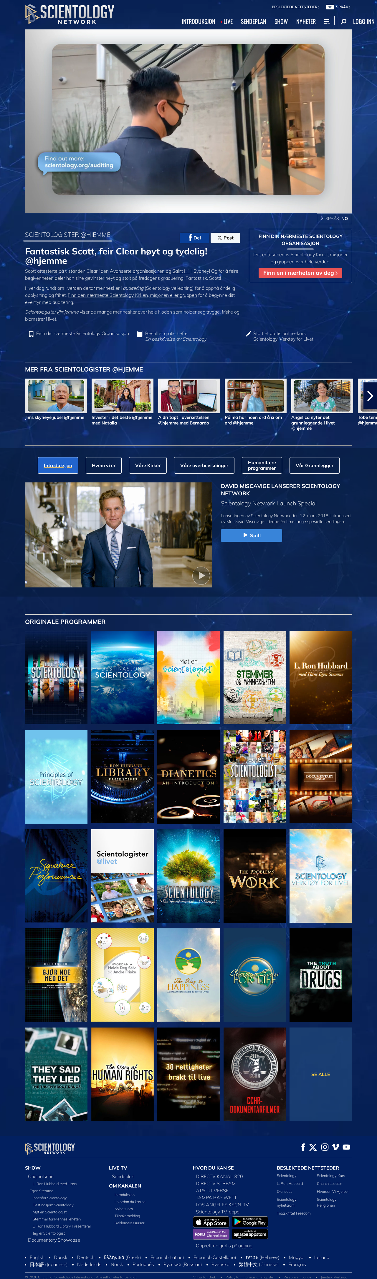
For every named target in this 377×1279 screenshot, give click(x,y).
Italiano (321, 1257)
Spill (255, 535)
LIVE (228, 21)
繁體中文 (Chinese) (259, 1264)
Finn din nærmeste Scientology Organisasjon (82, 333)
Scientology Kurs (331, 1175)
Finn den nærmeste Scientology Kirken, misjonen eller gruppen (132, 295)
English (37, 1257)
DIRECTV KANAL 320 (219, 1176)
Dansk (60, 1257)
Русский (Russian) (182, 1264)
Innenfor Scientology (50, 1197)
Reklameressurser (129, 1222)
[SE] (56, 777)
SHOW (281, 21)
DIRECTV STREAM (216, 1183)
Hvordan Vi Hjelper (333, 1191)
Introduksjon (125, 1194)
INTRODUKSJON (198, 21)
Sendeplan (123, 1176)
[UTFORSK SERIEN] (56, 678)
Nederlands (89, 1264)
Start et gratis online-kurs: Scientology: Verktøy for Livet (283, 336)
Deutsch (86, 1257)
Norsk (117, 1264)
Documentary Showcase (54, 1240)
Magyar (297, 1257)
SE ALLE (320, 1074)
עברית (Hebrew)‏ (263, 1257)
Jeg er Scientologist (49, 1233)
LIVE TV (118, 1168)
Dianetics (284, 1191)
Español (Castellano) (215, 1257)
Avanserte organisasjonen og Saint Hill (150, 271)
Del (197, 238)
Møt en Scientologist (50, 1212)
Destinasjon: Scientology (53, 1205)
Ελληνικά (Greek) (122, 1257)
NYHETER (306, 21)
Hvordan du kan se (130, 1201)
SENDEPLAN (253, 21)
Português (143, 1264)
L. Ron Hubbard (290, 1183)
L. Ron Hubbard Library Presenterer (62, 1226)
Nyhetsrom (124, 1208)
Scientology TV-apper (218, 1212)
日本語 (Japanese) (49, 1264)
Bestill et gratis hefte (175, 336)
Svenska (220, 1264)
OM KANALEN (125, 1186)
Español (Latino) (167, 1257)
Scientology (287, 1175)
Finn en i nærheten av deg (299, 272)
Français (297, 1264)
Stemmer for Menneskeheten (57, 1219)
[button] (7, 395)
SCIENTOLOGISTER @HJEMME (67, 234)
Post (229, 238)
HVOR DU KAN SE (213, 1168)
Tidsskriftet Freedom (294, 1213)
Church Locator (329, 1183)
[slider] (200, 207)
